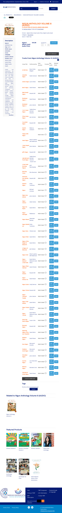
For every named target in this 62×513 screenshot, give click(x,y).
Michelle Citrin (33, 367)
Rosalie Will (32, 93)
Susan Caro (33, 161)
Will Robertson (33, 141)
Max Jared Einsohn (32, 344)
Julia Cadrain (33, 105)
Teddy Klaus (33, 109)
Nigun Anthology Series (8, 50)
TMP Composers (42, 490)
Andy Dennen (33, 284)
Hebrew (11, 56)
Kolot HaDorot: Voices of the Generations (34, 478)
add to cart (54, 42)
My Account (55, 1)
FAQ (28, 490)
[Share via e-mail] (5, 18)
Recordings (30, 35)
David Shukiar (33, 267)
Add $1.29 (51, 70)
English (7, 56)
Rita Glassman (33, 172)
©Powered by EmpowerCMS (47, 511)
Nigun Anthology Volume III (10, 415)
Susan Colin (33, 320)
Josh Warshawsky (33, 166)
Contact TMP (41, 495)
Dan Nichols (33, 117)
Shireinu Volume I (35, 448)
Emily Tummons (32, 184)
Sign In (35, 1)
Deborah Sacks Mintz (33, 261)
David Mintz (33, 207)
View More (11, 115)
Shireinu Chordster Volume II (23, 449)
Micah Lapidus (33, 139)
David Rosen (33, 87)
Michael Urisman (32, 190)
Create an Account (44, 1)
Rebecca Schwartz (32, 128)
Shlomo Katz (33, 231)
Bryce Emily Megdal (32, 70)
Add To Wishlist (52, 53)
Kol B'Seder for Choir (22, 477)
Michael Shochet (32, 111)
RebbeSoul (32, 213)
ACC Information (42, 493)
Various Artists (27, 29)
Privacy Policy (15, 507)
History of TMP (31, 493)
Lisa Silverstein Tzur (33, 361)
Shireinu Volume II (11, 448)
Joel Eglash (41, 29)
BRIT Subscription (30, 496)
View (56, 70)
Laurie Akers (33, 81)
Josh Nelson (33, 249)
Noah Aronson (33, 76)
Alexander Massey (32, 219)
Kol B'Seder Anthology (9, 475)
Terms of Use (6, 507)
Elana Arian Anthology (46, 449)
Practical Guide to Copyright (53, 491)
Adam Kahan (33, 202)
